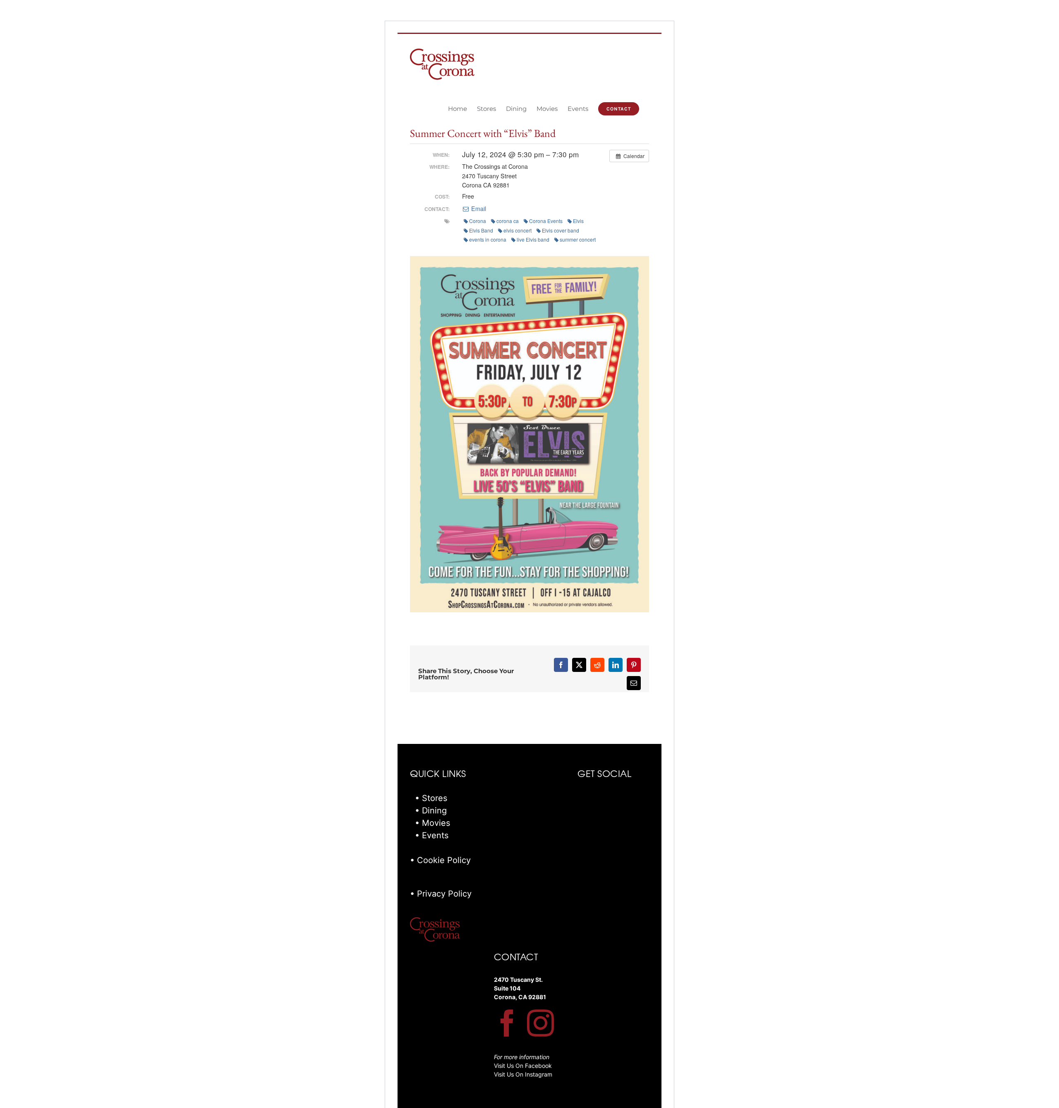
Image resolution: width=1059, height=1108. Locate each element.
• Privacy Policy (441, 894)
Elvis (578, 220)
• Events (431, 835)
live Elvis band (533, 239)
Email (478, 208)
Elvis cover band (560, 230)
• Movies (432, 823)
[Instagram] (540, 1023)
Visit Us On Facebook (523, 1065)
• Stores (431, 798)
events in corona (487, 239)
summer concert (578, 239)
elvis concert (517, 230)
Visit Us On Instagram (523, 1074)
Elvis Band (481, 230)
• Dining (431, 810)
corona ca (507, 220)
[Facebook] (507, 1023)
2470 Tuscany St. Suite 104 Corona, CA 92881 (520, 988)
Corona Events (546, 220)
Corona (477, 220)
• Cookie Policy (440, 860)
